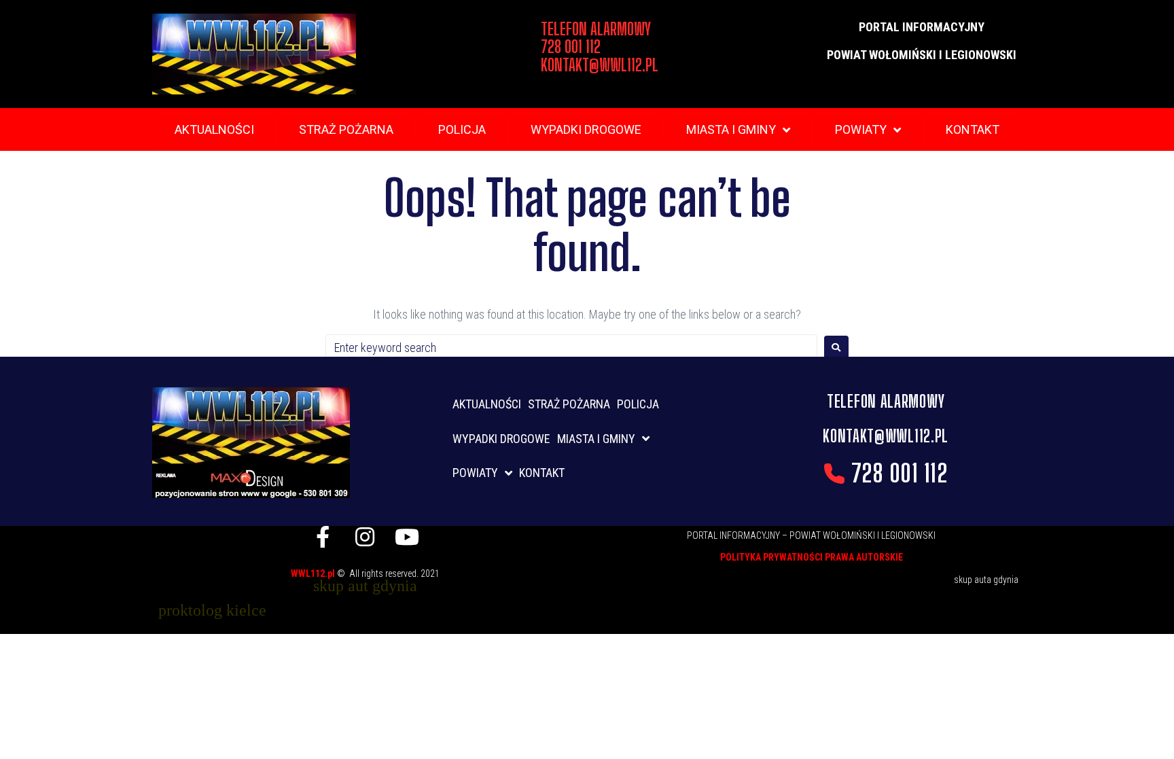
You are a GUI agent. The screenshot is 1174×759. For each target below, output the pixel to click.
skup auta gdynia (986, 579)
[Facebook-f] (323, 537)
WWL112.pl (314, 573)
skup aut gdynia (365, 586)
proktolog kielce (212, 610)
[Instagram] (365, 537)
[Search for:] (571, 347)
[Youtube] (407, 537)
